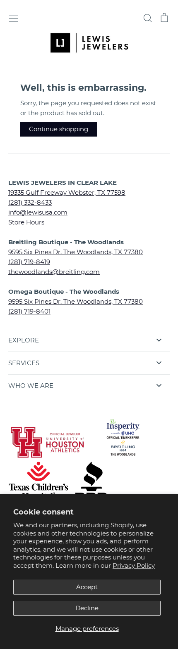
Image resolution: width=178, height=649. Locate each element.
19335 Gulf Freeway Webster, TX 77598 (66, 192)
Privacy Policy (134, 565)
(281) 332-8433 (30, 202)
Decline (87, 608)
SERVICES (23, 363)
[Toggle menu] (13, 17)
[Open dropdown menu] (159, 340)
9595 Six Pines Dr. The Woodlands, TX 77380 (75, 252)
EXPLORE (23, 340)
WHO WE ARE (30, 385)
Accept (87, 587)
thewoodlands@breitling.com (54, 272)
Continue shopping (58, 129)
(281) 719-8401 (29, 311)
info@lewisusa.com (37, 212)
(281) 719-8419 (29, 262)
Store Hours (26, 222)
